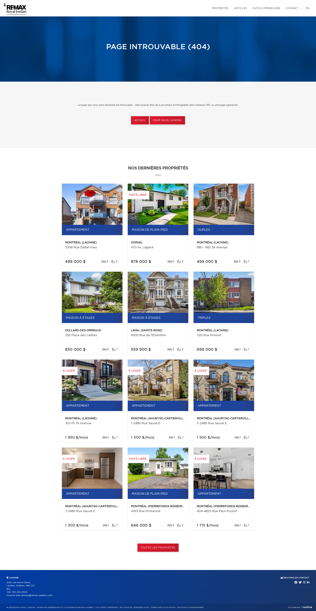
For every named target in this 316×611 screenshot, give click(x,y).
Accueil (140, 120)
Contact (292, 8)
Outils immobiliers (266, 8)
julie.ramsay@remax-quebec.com (34, 595)
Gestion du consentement (190, 607)
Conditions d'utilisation (163, 607)
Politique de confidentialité (134, 607)
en (307, 8)
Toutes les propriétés (158, 548)
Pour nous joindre (167, 120)
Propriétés (220, 8)
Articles (240, 8)
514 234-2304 (19, 592)
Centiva (307, 607)
